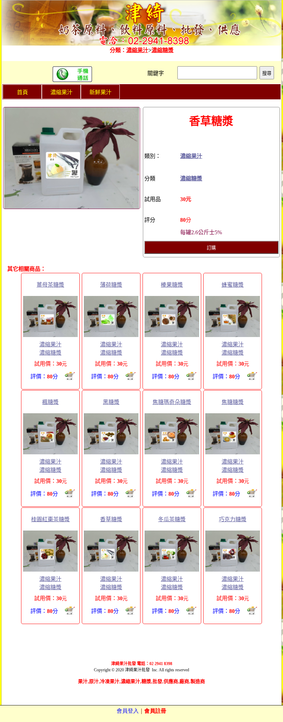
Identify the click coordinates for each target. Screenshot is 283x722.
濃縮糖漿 (163, 50)
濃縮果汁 (137, 50)
